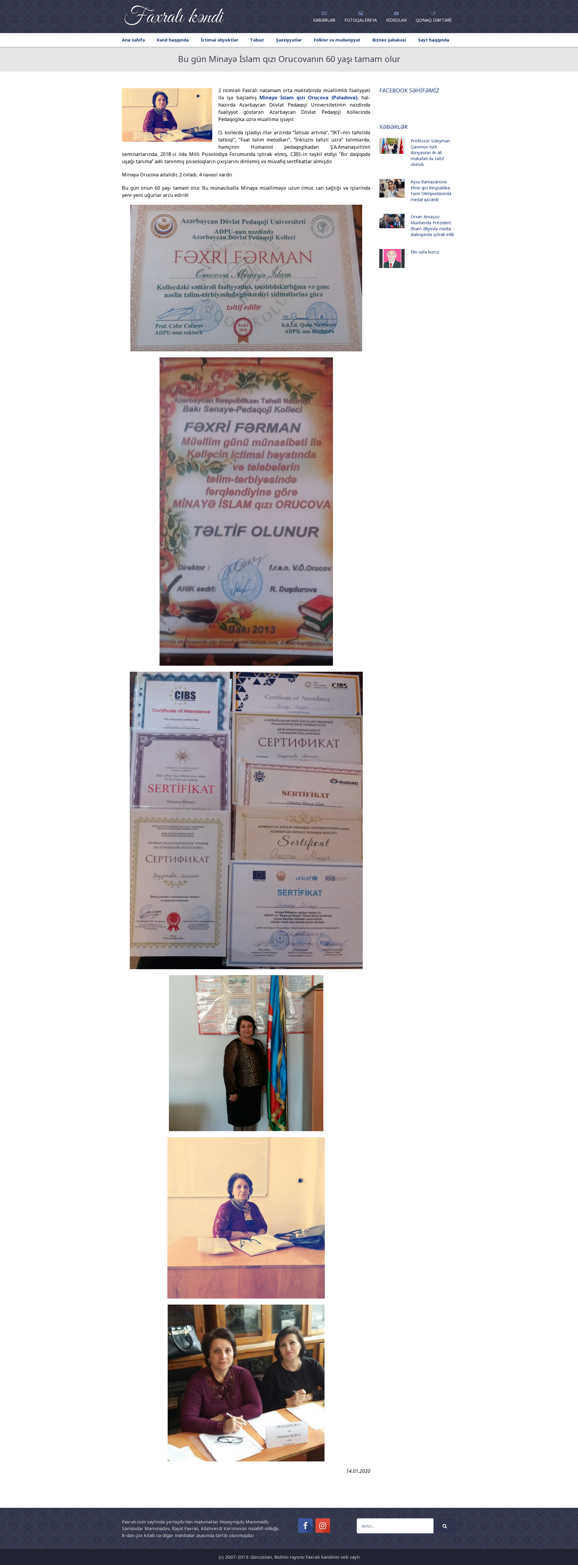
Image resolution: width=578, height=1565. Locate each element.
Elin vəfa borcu (425, 252)
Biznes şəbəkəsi (389, 40)
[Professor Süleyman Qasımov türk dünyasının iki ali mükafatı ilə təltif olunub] (392, 146)
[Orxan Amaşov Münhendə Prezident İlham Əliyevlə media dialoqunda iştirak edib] (392, 221)
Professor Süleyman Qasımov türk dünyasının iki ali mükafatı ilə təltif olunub (430, 152)
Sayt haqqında (433, 40)
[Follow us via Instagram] (322, 1525)
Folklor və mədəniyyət (337, 40)
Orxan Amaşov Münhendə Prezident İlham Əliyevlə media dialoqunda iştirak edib (432, 225)
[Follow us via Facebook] (305, 1525)
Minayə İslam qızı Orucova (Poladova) (308, 97)
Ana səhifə (133, 40)
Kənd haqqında (173, 40)
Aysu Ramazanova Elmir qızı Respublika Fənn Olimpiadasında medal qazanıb (431, 190)
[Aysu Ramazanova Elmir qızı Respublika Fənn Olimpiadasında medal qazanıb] (392, 188)
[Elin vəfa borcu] (392, 258)
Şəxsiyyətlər (289, 40)
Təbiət (257, 40)
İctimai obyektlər (219, 40)
